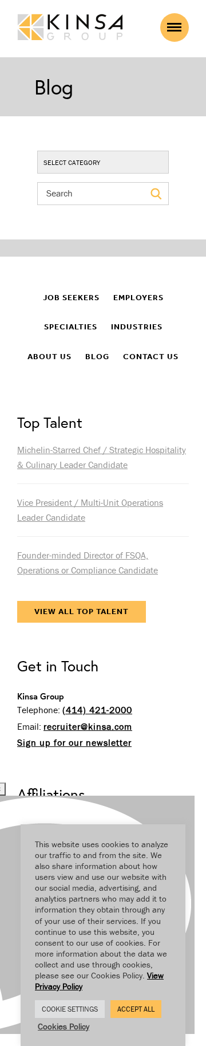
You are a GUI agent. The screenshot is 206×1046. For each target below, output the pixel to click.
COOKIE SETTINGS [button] (70, 1009)
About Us (49, 356)
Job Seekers (71, 297)
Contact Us (151, 356)
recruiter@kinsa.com (87, 726)
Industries (137, 327)
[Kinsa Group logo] (70, 28)
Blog (97, 356)
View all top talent (81, 611)
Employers (138, 297)
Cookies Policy (63, 1026)
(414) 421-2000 (97, 709)
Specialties (70, 327)
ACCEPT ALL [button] (135, 1009)
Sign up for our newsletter (74, 742)
